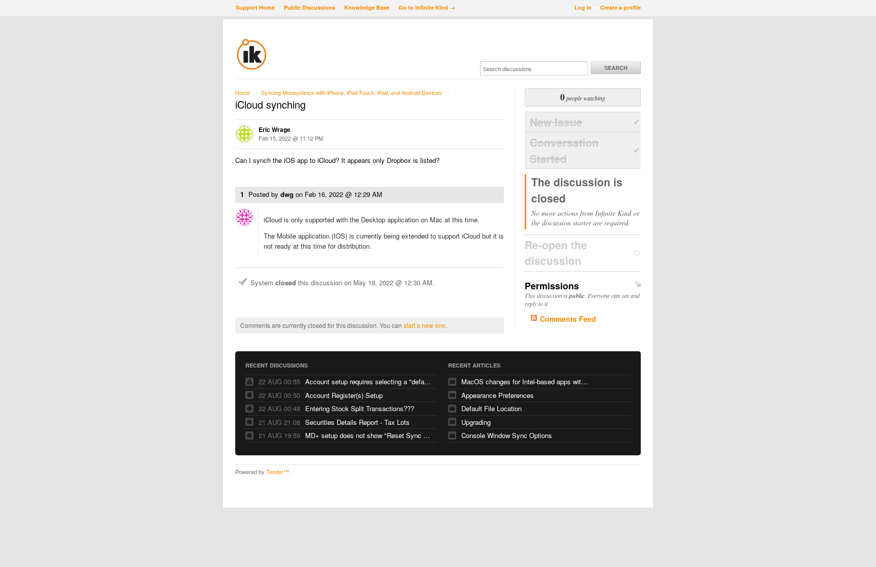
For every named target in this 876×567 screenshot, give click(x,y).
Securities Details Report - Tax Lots (357, 422)
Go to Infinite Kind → (426, 7)
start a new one (425, 325)
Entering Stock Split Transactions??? (359, 408)
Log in (583, 7)
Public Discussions (309, 7)
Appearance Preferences (497, 395)
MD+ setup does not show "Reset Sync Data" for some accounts (368, 435)
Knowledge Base (366, 7)
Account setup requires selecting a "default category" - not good (368, 381)
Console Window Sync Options (506, 435)
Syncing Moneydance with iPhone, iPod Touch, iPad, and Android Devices (351, 92)
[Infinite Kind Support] (251, 68)
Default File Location (491, 408)
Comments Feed (568, 319)
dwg (287, 194)
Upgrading (476, 422)
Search (616, 68)
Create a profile (620, 7)
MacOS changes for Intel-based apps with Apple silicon (524, 381)
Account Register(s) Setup (344, 395)
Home (242, 92)
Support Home (255, 7)
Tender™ (277, 472)
